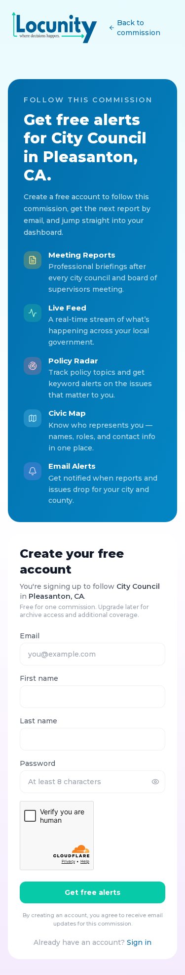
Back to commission (138, 27)
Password (37, 763)
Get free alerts (92, 892)
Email (29, 635)
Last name (38, 720)
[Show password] (155, 781)
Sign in (139, 942)
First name (39, 678)
